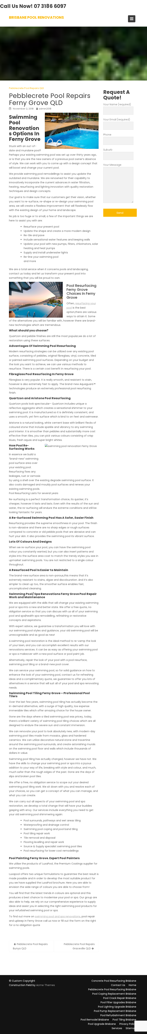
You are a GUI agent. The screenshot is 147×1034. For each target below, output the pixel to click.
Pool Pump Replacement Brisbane (115, 1011)
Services (117, 1028)
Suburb (107, 150)
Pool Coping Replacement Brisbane (114, 994)
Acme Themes (45, 985)
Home (132, 985)
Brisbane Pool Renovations (36, 17)
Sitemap (131, 1028)
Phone (107, 134)
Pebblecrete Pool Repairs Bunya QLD (30, 946)
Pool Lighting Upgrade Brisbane (117, 1006)
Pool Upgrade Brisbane (102, 1024)
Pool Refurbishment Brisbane (118, 1015)
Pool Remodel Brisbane (95, 1019)
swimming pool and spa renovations (57, 916)
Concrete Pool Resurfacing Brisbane (113, 981)
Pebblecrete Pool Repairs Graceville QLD (79, 946)
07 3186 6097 (50, 6)
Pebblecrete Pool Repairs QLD (26, 88)
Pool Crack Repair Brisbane (119, 998)
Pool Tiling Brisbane (124, 1019)
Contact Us (118, 985)
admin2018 (45, 108)
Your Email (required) (116, 119)
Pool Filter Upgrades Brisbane (118, 1002)
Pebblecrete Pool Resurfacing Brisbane (112, 989)
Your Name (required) (117, 104)
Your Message (112, 165)
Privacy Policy (127, 1024)
